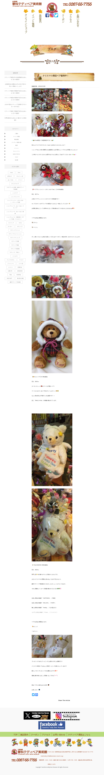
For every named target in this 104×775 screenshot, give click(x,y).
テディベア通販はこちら (79, 734)
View (19, 172)
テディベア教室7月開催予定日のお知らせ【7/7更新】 (15, 112)
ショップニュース (15, 196)
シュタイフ (15, 193)
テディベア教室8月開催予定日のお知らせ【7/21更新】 (15, 99)
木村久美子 (9, 278)
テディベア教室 (15, 245)
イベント (16, 148)
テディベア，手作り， (15, 252)
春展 (16, 145)
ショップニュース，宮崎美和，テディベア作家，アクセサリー (15, 218)
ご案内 (16, 133)
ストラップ (11, 222)
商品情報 (16, 139)
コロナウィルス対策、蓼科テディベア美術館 (15, 188)
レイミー (10, 267)
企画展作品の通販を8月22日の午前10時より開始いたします (15, 85)
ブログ (16, 157)
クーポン (35, 734)
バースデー (15, 256)
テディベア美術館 (15, 248)
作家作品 (20, 267)
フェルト (21, 260)
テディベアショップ (15, 237)
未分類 (16, 160)
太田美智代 (20, 271)
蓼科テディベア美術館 (15, 282)
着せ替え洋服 (20, 278)
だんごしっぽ (20, 176)
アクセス (46, 734)
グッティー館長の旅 (16, 142)
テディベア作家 (15, 241)
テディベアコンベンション (15, 234)
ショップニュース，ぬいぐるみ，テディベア (15, 207)
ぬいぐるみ (10, 180)
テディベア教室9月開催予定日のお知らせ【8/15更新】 (15, 92)
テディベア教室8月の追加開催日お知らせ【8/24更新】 (15, 78)
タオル (20, 222)
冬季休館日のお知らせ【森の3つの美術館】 (15, 119)
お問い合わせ (59, 734)
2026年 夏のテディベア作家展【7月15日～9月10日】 (15, 105)
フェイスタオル (10, 260)
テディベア (20, 226)
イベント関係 (16, 136)
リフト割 (21, 263)
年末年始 (19, 274)
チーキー (10, 226)
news (11, 172)
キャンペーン (16, 151)
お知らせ (9, 176)
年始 (11, 274)
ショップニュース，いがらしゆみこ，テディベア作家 (15, 201)
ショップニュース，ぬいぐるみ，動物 (15, 212)
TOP (15, 734)
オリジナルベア (15, 183)
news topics (16, 154)
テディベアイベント (15, 230)
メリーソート (10, 263)
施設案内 (24, 734)
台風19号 (10, 271)
